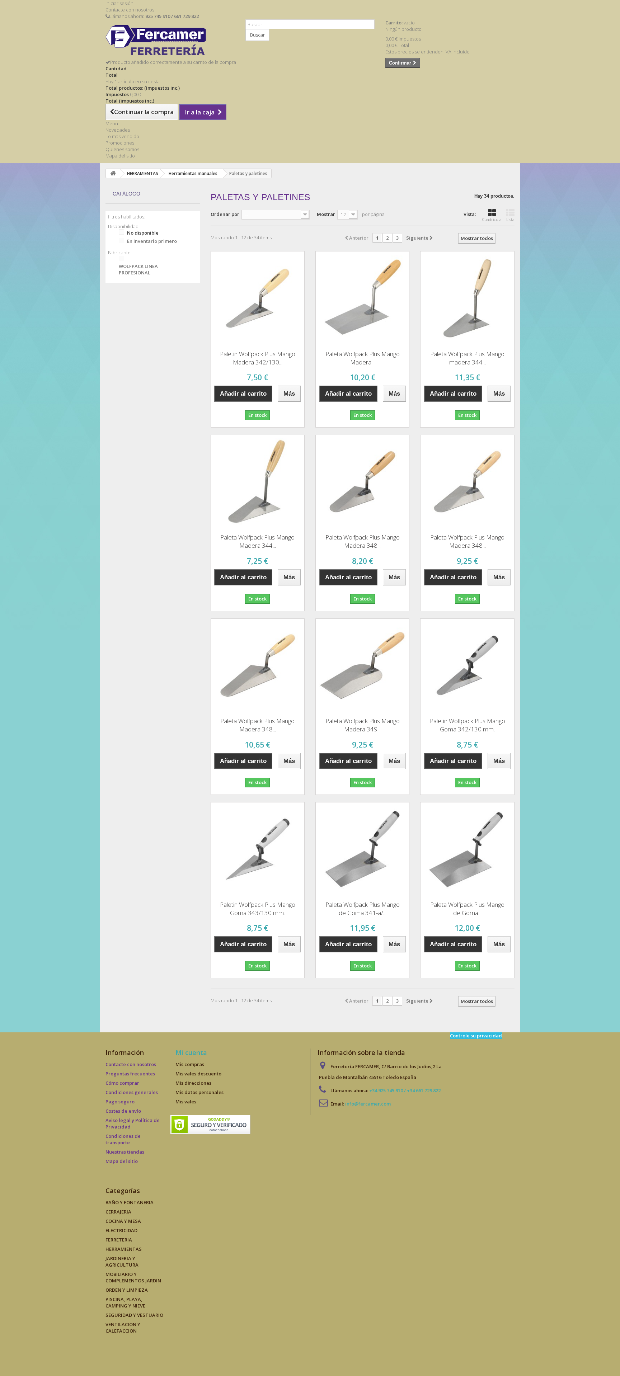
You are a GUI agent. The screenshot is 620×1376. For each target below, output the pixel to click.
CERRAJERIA (118, 1211)
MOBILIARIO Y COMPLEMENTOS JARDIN (133, 1277)
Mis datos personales (199, 1092)
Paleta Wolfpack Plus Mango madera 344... (467, 358)
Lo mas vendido (122, 136)
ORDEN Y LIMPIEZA (126, 1290)
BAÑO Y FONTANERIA (129, 1202)
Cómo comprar (122, 1083)
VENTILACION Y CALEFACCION (122, 1327)
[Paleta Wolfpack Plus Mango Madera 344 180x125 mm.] (257, 481)
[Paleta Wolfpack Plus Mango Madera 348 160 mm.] (467, 481)
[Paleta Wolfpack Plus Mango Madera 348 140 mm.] (362, 481)
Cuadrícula (492, 219)
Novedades (117, 130)
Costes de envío (123, 1111)
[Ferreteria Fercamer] (170, 42)
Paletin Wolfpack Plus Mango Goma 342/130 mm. (467, 725)
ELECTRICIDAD (121, 1230)
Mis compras (189, 1064)
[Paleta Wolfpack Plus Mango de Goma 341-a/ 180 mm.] (362, 849)
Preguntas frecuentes (130, 1073)
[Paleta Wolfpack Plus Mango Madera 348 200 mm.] (257, 665)
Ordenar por (225, 214)
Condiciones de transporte (123, 1139)
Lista (510, 219)
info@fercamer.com (368, 1104)
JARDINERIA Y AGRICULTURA (121, 1261)
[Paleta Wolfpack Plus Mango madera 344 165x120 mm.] (467, 298)
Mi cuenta (191, 1052)
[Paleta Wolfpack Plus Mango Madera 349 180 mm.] (362, 665)
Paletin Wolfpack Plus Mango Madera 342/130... (257, 358)
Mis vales (185, 1101)
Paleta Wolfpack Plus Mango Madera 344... (257, 541)
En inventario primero (152, 241)
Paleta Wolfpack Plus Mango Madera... (362, 358)
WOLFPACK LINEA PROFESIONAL (138, 269)
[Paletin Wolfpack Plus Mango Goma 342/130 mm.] (467, 665)
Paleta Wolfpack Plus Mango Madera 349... (362, 725)
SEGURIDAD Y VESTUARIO (134, 1315)
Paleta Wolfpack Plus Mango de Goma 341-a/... (362, 908)
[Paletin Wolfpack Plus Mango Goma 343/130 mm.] (257, 849)
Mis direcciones (193, 1083)
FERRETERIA (118, 1239)
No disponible (143, 233)
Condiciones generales (131, 1092)
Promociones (119, 143)
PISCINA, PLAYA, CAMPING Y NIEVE (125, 1302)
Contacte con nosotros (129, 9)
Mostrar (326, 214)
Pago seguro (120, 1101)
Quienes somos (122, 149)
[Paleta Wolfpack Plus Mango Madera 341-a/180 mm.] (362, 298)
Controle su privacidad (476, 1035)
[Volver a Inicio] (113, 173)
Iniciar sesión (119, 3)
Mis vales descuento (198, 1073)
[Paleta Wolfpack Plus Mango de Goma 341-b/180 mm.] (467, 849)
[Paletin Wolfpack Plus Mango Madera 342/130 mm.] (257, 298)
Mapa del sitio (120, 155)
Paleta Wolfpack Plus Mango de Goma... (467, 908)
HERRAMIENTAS (123, 1249)
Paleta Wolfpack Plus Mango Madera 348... (362, 541)
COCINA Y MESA (123, 1221)
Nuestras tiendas (124, 1152)
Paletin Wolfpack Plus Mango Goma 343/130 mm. (257, 908)
